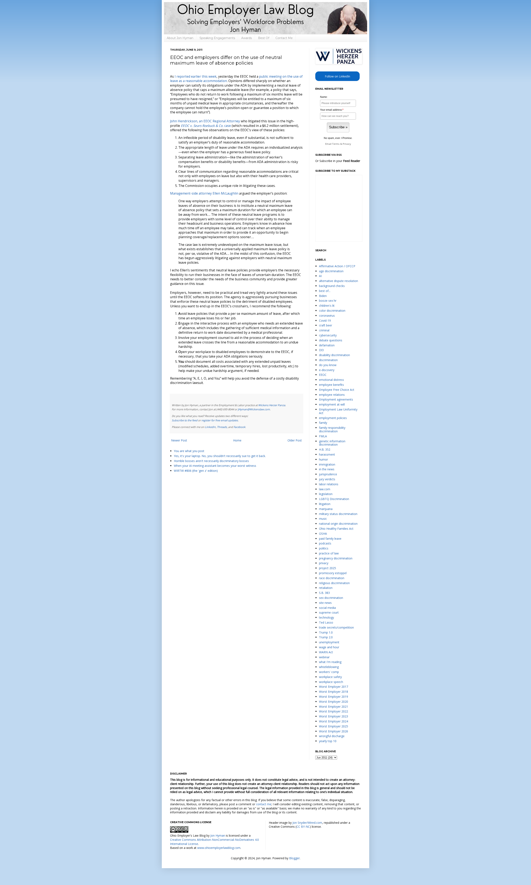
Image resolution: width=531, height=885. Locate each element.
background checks (332, 286)
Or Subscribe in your (337, 161)
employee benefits (331, 385)
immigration (327, 464)
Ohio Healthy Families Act (336, 529)
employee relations (332, 395)
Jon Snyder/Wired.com (307, 823)
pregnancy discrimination (335, 558)
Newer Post (179, 440)
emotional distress (331, 380)
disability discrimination (334, 355)
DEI (321, 350)
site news (325, 603)
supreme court (329, 612)
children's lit (327, 306)
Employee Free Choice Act (336, 390)
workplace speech (331, 682)
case (206, 126)
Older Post (294, 440)
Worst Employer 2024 (333, 721)
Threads (222, 427)
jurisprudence (328, 474)
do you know (327, 365)
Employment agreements (336, 399)
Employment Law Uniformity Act (338, 411)
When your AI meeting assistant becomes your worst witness (215, 466)
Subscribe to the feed (184, 420)
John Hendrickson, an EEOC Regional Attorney (205, 121)
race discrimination (331, 578)
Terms (336, 143)
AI (320, 276)
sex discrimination (331, 598)
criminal (324, 330)
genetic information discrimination (332, 443)
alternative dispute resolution (338, 281)
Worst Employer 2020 (333, 702)
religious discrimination (334, 583)
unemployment (329, 642)
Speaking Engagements (217, 38)
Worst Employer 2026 (333, 731)
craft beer (325, 325)
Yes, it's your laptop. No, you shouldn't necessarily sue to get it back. (220, 456)
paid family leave (330, 539)
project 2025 (327, 568)
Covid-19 (325, 320)
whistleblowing (329, 667)
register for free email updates (219, 420)
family (323, 423)
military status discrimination (338, 514)
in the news (326, 469)
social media (327, 608)
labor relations (328, 484)
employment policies (333, 418)
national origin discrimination (338, 524)
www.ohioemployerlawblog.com (218, 848)
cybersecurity (328, 335)
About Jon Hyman (180, 38)
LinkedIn (210, 427)
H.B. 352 (324, 449)
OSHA (323, 534)
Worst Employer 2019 (333, 697)
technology (326, 617)
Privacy (347, 143)
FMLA (323, 436)
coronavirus (327, 315)
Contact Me (284, 38)
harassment (327, 454)
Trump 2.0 (326, 637)
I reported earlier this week (196, 76)
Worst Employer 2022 (333, 711)
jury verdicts (327, 479)
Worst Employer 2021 (333, 706)
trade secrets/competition (336, 627)
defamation (327, 345)
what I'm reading (330, 662)
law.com (324, 489)
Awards (246, 38)
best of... (324, 291)
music (323, 519)
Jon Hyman (217, 835)
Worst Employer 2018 (333, 692)
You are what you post (189, 451)
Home (237, 440)
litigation (324, 504)
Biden (323, 296)
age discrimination (331, 271)
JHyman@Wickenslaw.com (254, 409)
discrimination (328, 360)
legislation (325, 494)
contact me (263, 804)
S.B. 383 (324, 593)
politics (323, 548)
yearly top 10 (327, 741)
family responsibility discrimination (332, 429)
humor (323, 459)
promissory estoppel (333, 573)
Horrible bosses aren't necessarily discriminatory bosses (211, 461)
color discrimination (332, 311)
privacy (323, 563)
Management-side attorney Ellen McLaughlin (204, 193)
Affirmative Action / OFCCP (337, 266)
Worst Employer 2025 (333, 726)
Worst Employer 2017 (333, 687)
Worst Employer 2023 (333, 716)
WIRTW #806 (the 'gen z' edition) (196, 471)
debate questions (330, 340)
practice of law (329, 553)
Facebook (239, 427)
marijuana (325, 509)
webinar (324, 657)
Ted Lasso (326, 622)
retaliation (325, 588)
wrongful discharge (332, 736)
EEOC (322, 375)
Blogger (294, 858)
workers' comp (329, 672)
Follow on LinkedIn (337, 76)
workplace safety (330, 677)
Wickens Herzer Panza (271, 405)
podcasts (325, 543)
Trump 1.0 (326, 632)
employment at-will (332, 404)
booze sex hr (327, 301)
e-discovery (326, 370)
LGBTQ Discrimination (334, 499)
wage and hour (329, 647)
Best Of (263, 38)
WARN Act (326, 652)
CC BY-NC (303, 827)
